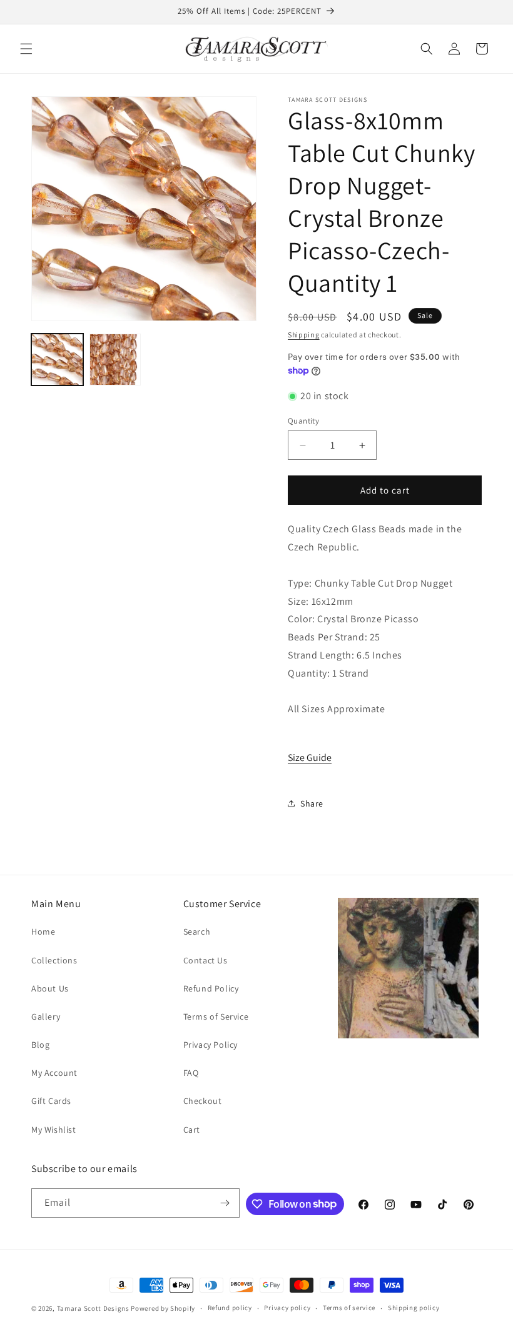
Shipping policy (414, 1307)
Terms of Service (216, 1016)
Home (43, 931)
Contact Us (205, 960)
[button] (26, 48)
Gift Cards (51, 1100)
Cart (191, 1129)
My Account (54, 1072)
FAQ (191, 1072)
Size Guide (310, 757)
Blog (40, 1044)
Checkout (202, 1100)
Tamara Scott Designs (93, 1308)
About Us (50, 988)
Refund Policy (211, 988)
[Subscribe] (225, 1203)
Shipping (304, 334)
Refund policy (230, 1307)
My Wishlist (53, 1129)
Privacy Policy (210, 1044)
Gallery (45, 1016)
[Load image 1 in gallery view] (57, 359)
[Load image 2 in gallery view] (115, 359)
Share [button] (311, 803)
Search (197, 931)
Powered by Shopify (163, 1308)
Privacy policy (287, 1307)
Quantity (303, 420)
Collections (54, 960)
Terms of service (349, 1307)
